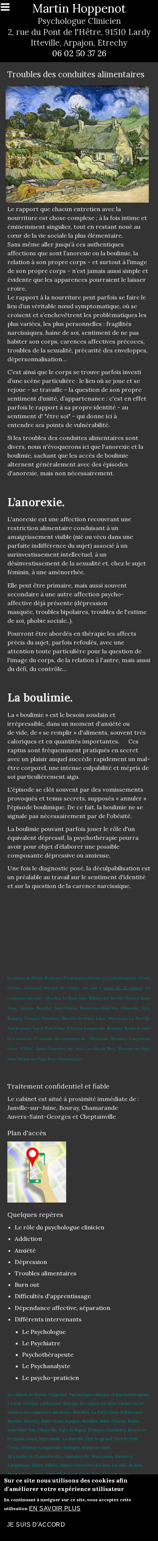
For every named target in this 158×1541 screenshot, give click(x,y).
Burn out (27, 1284)
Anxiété (25, 1250)
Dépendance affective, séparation (62, 1307)
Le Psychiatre (41, 1343)
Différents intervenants (48, 1319)
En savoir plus (55, 1508)
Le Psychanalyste (46, 1366)
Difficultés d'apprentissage (53, 1296)
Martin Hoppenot (79, 8)
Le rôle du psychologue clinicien (59, 1227)
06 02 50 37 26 (79, 53)
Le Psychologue (44, 1331)
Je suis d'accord (36, 1525)
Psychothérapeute (47, 1354)
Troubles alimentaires (45, 1273)
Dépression (31, 1261)
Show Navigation (8, 9)
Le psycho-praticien (50, 1377)
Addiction (28, 1238)
